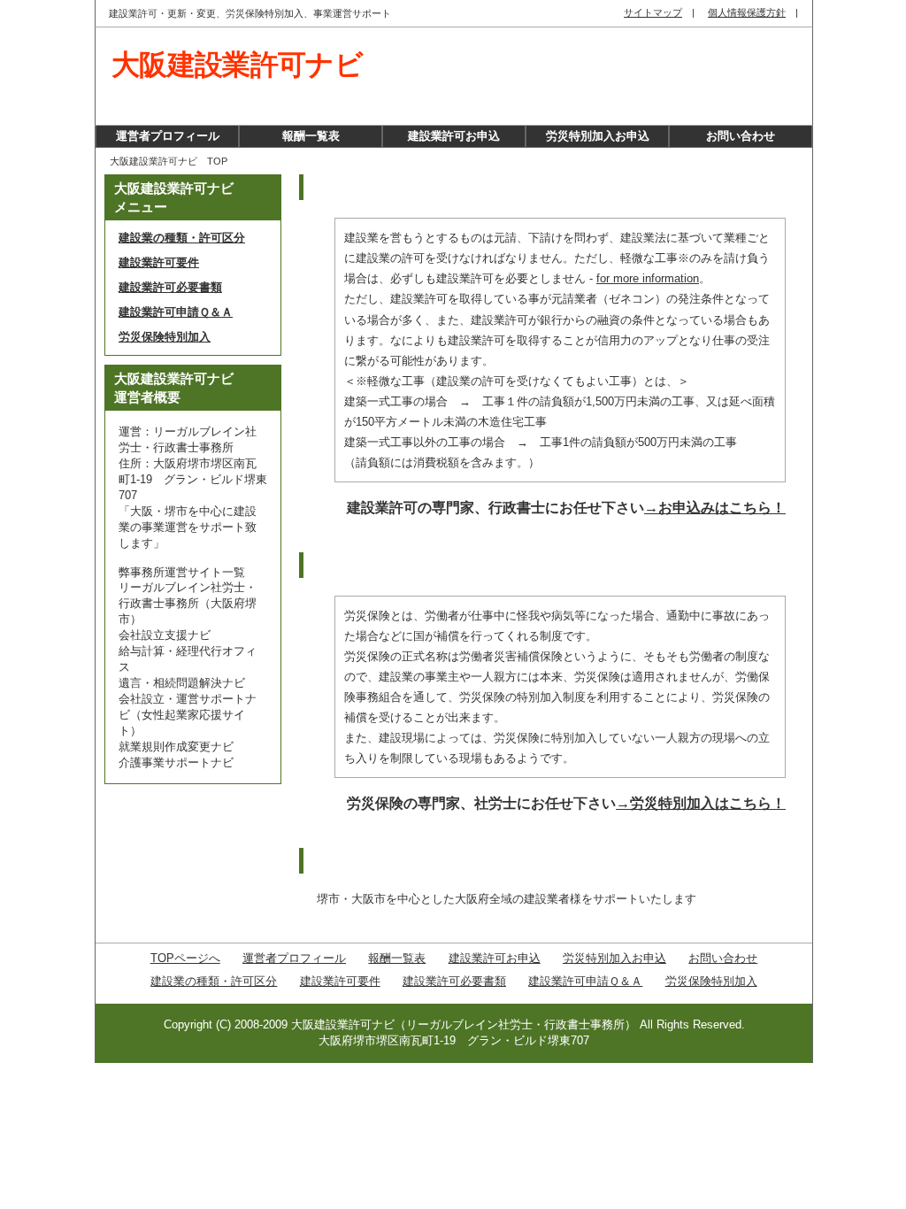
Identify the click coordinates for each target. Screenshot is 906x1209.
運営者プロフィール (167, 135)
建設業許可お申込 (454, 135)
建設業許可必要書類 (170, 287)
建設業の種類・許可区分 (182, 237)
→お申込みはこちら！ (715, 507)
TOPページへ (185, 958)
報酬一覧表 (311, 135)
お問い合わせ (740, 135)
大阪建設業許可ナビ (237, 65)
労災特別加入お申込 (597, 135)
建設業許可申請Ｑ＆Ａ (176, 312)
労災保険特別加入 (165, 336)
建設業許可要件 (159, 262)
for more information (647, 278)
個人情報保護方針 (747, 12)
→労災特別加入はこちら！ (701, 803)
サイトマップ (653, 12)
